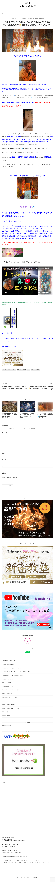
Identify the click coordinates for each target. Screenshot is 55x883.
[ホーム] (27, 9)
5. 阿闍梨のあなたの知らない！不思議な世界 (11, 675)
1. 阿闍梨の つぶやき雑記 (26, 18)
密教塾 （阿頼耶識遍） (6, 686)
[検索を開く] (52, 13)
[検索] (51, 781)
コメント (4, 432)
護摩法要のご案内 (5, 693)
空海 (29, 369)
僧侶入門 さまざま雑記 (7, 682)
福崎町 (24, 369)
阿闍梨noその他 (5, 715)
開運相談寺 (4, 712)
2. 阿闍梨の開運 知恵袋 (38, 18)
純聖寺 (32, 369)
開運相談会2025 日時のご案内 (9, 701)
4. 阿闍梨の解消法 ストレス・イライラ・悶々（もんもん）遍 (15, 671)
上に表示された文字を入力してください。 (10, 477)
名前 (3, 453)
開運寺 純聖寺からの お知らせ (8, 697)
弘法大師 (19, 369)
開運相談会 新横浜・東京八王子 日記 (10, 708)
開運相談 (38, 369)
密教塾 (14, 369)
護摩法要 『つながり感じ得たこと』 (9, 690)
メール (4, 459)
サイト (3, 466)
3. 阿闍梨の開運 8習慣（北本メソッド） (10, 668)
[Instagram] (27, 641)
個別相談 (4, 369)
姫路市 (9, 369)
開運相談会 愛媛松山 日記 (7, 704)
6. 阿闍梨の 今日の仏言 (7, 679)
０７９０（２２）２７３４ (13, 844)
